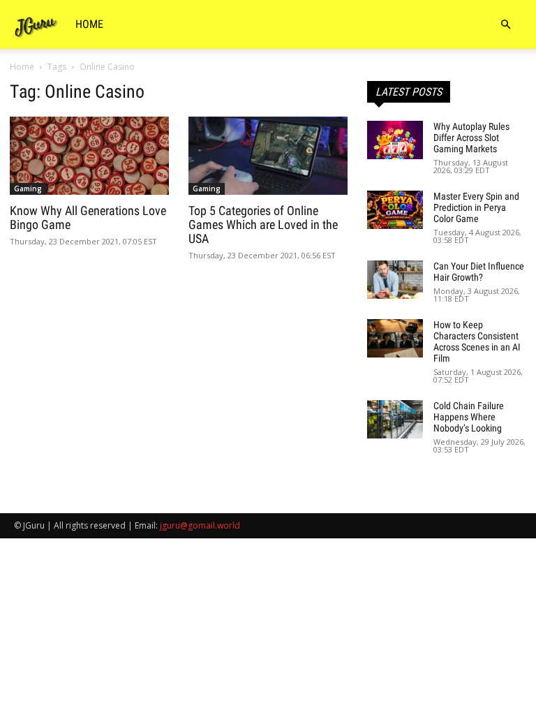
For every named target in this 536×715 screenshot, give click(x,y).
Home (89, 24)
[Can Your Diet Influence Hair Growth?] (395, 279)
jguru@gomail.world (200, 525)
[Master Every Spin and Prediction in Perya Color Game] (395, 210)
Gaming (28, 188)
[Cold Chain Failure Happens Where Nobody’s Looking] (395, 419)
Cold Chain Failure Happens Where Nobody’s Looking (468, 417)
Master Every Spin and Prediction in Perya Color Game (476, 207)
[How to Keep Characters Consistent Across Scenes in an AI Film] (395, 338)
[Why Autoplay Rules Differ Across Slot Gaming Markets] (395, 140)
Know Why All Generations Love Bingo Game (88, 217)
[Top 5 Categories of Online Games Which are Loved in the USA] (268, 156)
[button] (505, 24)
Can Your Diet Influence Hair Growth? (478, 271)
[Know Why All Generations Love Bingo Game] (89, 156)
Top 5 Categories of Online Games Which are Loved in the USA (263, 224)
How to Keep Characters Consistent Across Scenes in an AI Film (477, 341)
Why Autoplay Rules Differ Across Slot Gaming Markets (471, 137)
